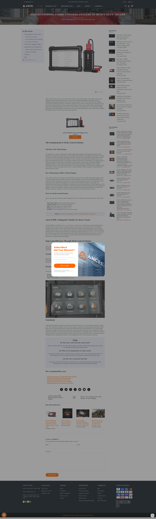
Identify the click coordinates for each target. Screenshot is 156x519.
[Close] (103, 244)
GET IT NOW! (64, 265)
